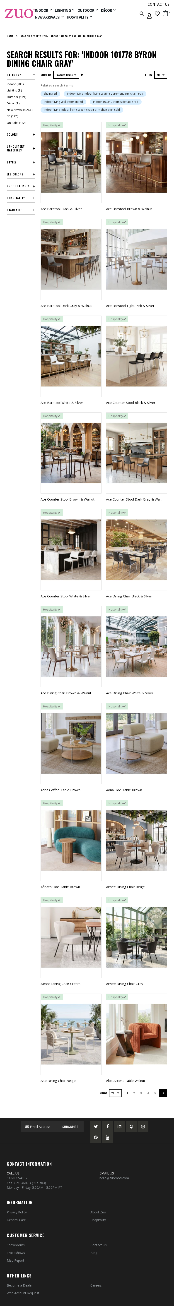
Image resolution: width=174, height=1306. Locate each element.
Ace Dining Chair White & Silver (129, 693)
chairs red (50, 94)
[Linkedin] (119, 1126)
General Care (16, 1220)
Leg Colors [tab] (15, 174)
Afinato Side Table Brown (60, 886)
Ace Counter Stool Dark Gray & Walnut (135, 499)
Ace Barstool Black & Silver (61, 208)
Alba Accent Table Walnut (125, 1080)
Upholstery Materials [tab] (16, 148)
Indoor (16, 84)
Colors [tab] (12, 134)
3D (13, 116)
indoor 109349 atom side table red (115, 102)
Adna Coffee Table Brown (60, 790)
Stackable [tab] (14, 210)
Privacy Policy (17, 1212)
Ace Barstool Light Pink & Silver (130, 305)
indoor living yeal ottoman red (63, 102)
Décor (14, 103)
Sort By (46, 75)
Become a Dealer (20, 1285)
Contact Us (98, 1245)
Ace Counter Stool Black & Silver (130, 402)
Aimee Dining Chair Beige (125, 886)
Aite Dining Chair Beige (58, 1080)
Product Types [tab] (18, 186)
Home (10, 36)
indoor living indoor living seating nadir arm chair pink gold (82, 110)
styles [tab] (12, 162)
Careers (96, 1285)
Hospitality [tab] (16, 198)
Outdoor (17, 97)
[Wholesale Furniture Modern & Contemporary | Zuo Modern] (20, 13)
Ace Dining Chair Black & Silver (129, 596)
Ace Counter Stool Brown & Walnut (67, 499)
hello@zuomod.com (114, 1178)
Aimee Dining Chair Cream (60, 983)
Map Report (15, 1260)
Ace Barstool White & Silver (62, 402)
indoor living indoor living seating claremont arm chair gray (105, 94)
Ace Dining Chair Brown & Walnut (66, 693)
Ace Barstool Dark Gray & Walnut (66, 305)
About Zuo (98, 1212)
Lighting (15, 90)
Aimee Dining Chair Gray (124, 983)
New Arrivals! (20, 110)
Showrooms (16, 1245)
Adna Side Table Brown (124, 790)
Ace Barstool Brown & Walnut (129, 208)
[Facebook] (107, 1126)
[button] (157, 13)
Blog (93, 1253)
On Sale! (17, 123)
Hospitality (98, 1220)
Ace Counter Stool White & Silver (66, 596)
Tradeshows (16, 1253)
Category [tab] (14, 75)
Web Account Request (23, 1293)
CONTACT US (158, 4)
